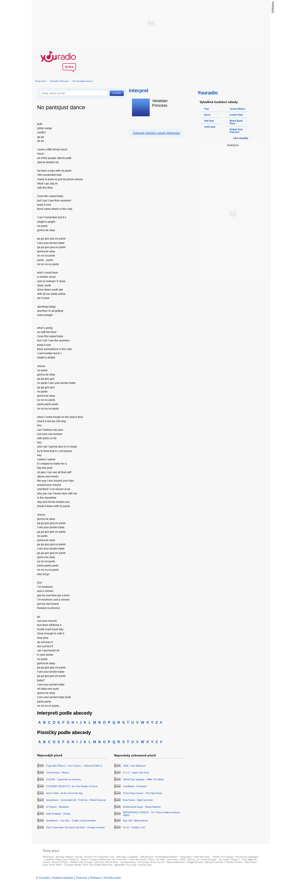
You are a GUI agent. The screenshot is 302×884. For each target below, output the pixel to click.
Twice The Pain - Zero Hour (163, 859)
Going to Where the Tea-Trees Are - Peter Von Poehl (118, 859)
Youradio (44, 877)
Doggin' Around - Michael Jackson (205, 862)
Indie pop (209, 126)
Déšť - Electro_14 (189, 859)
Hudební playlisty (62, 877)
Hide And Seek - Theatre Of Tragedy (213, 856)
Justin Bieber (237, 108)
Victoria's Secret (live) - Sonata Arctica (115, 862)
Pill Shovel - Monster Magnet (58, 856)
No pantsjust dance (83, 81)
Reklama (95, 877)
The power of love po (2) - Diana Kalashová (161, 862)
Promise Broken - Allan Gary (241, 862)
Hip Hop (209, 120)
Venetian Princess (59, 81)
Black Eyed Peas (236, 122)
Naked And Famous (236, 130)
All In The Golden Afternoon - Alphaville (103, 864)
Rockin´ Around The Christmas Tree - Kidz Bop (100, 856)
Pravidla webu (112, 877)
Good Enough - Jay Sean (215, 859)
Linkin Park (236, 114)
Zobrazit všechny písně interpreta (156, 133)
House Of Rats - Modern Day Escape (72, 862)
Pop (206, 108)
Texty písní (40, 81)
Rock (207, 114)
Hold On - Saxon (79, 859)
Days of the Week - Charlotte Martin (62, 864)
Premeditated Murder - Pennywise (173, 856)
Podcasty (81, 877)
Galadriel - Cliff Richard (140, 856)
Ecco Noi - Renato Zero (139, 864)
